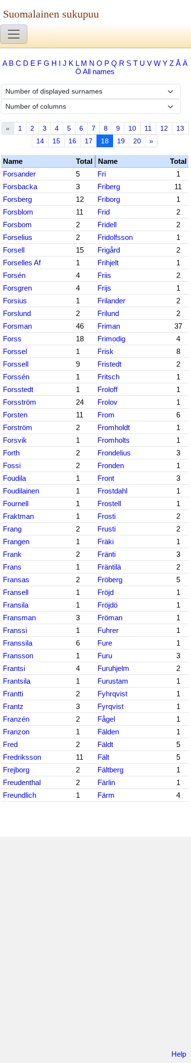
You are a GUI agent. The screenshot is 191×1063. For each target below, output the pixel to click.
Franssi (15, 630)
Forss (12, 339)
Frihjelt (108, 262)
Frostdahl (112, 491)
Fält (103, 757)
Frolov (107, 402)
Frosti (106, 516)
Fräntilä (109, 567)
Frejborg (16, 770)
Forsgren (17, 288)
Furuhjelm (113, 668)
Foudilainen (21, 491)
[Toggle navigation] (13, 34)
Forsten (15, 415)
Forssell (15, 364)
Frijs (104, 288)
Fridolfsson (115, 237)
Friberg (108, 186)
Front (105, 478)
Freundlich (19, 795)
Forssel (15, 351)
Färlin (106, 782)
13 (180, 128)
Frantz (13, 706)
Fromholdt (113, 427)
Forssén (16, 377)
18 (105, 141)
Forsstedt (18, 389)
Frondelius (114, 453)
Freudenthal (22, 782)
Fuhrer (108, 630)
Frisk (105, 351)
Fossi (12, 465)
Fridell (107, 224)
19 (121, 141)
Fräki (105, 541)
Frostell (109, 503)
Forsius (15, 300)
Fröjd (105, 592)
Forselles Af (22, 262)
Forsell (13, 250)
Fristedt (109, 364)
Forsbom (17, 224)
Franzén (16, 719)
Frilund (108, 313)
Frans (12, 567)
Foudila (14, 478)
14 (40, 141)
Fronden (110, 465)
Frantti (13, 693)
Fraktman (18, 516)
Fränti (106, 554)
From (106, 415)
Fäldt (105, 744)
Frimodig (111, 339)
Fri (101, 174)
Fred (10, 744)
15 (56, 141)
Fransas (16, 579)
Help (178, 1054)
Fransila (15, 605)
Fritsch (108, 377)
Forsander (19, 174)
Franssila (17, 643)
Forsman (17, 326)
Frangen (16, 541)
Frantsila (16, 681)
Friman (108, 326)
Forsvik (15, 440)
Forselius (17, 237)
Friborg (108, 199)
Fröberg (109, 579)
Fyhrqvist (112, 693)
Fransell (15, 592)
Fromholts (113, 440)
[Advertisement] (95, 945)
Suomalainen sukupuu (51, 14)
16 (72, 141)
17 (89, 141)
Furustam (112, 681)
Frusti (106, 529)
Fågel (106, 719)
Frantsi (14, 668)
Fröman (109, 617)
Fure (104, 643)
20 (137, 141)
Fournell (15, 503)
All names (99, 71)
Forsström (19, 402)
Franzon (16, 732)
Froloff (107, 389)
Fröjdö (107, 605)
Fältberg (110, 770)
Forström (17, 427)
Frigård (108, 250)
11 (148, 128)
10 (132, 128)
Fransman (19, 617)
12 (164, 128)
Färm (106, 795)
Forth (11, 453)
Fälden (108, 732)
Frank (12, 554)
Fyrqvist (110, 706)
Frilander (111, 300)
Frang (12, 529)
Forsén (14, 275)
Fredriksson (22, 757)
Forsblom (18, 212)
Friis (104, 275)
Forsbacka (20, 186)
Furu (104, 655)
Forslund (17, 313)
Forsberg (17, 199)
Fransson (18, 655)
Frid (103, 212)
